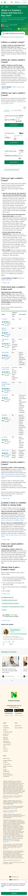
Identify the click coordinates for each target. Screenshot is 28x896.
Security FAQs (18, 727)
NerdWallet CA (15, 879)
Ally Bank (4, 319)
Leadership (6, 727)
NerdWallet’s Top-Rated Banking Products (13, 606)
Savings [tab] (6, 110)
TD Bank (4, 415)
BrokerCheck (6, 841)
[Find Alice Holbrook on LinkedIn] (13, 632)
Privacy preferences (6, 770)
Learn (6, 6)
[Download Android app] (19, 710)
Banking (4, 609)
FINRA (4, 834)
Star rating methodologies (7, 742)
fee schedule (11, 840)
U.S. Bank (4, 437)
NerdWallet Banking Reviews (9, 600)
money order (4, 273)
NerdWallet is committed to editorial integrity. (13, 36)
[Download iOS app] (8, 710)
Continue (14, 893)
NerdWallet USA (15, 876)
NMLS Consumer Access (8, 797)
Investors (5, 751)
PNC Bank (5, 395)
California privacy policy (7, 767)
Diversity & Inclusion (6, 734)
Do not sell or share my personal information (8, 775)
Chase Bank (5, 352)
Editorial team (6, 744)
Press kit (5, 748)
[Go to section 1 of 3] (11, 680)
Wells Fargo (5, 450)
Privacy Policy (8, 838)
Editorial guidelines (5, 738)
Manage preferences (14, 889)
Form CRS (12, 837)
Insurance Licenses (14, 808)
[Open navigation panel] (2, 2)
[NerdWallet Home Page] (5, 2)
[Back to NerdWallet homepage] (2, 7)
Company (5, 725)
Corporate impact (7, 732)
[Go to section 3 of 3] (16, 680)
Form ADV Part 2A (19, 837)
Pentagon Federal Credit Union (6, 384)
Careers (5, 729)
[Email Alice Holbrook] (11, 632)
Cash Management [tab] (16, 110)
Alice (14, 629)
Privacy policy (6, 764)
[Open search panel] (11, 2)
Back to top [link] (6, 282)
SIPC (7, 834)
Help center (18, 725)
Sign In (17, 2)
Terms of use (6, 758)
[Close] (26, 881)
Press (4, 746)
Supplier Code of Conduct (7, 761)
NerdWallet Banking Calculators (10, 603)
